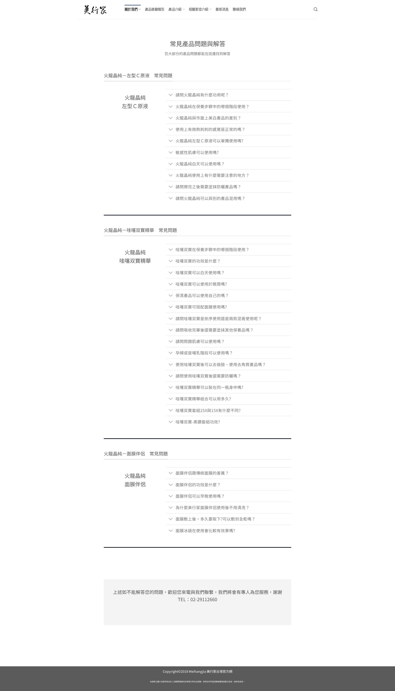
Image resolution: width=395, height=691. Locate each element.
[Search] (316, 9)
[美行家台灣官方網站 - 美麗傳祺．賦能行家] (97, 9)
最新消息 (222, 9)
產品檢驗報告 (155, 9)
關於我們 (131, 9)
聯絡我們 (239, 9)
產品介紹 (174, 9)
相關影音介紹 (198, 9)
